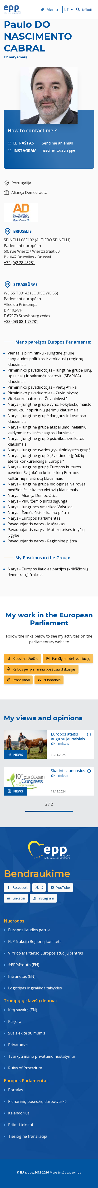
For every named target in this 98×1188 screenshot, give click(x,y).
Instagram (46, 898)
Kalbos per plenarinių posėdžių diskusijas (44, 669)
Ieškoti (87, 9)
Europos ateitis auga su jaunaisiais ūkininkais (68, 739)
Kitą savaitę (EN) (22, 1009)
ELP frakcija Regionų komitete (35, 941)
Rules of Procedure (25, 1068)
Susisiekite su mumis (26, 1033)
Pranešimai (21, 680)
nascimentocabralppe (58, 150)
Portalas (15, 1089)
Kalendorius (18, 1113)
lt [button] (66, 9)
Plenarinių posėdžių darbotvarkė (37, 1101)
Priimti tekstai (20, 1124)
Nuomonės (52, 680)
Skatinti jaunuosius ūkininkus (68, 773)
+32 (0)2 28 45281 (19, 262)
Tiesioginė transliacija (27, 1136)
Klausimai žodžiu (25, 658)
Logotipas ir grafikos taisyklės (35, 988)
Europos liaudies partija (29, 929)
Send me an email (57, 143)
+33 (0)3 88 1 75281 (21, 321)
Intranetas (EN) (21, 976)
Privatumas (18, 1044)
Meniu (52, 9)
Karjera (14, 1021)
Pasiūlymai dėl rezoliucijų (71, 658)
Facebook (20, 887)
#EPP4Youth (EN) (23, 964)
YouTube (63, 887)
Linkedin (18, 898)
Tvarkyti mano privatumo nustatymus (42, 1056)
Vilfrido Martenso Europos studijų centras (45, 953)
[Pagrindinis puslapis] (12, 9)
